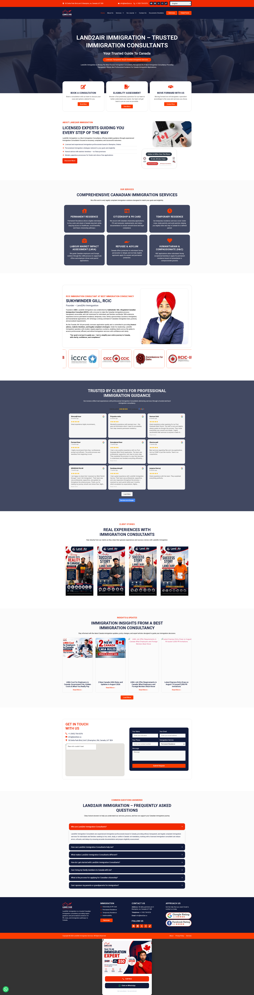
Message (135, 748)
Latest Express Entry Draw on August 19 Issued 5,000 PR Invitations (176, 684)
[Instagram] (162, 3)
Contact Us (142, 13)
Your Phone (136, 740)
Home (103, 13)
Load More (127, 494)
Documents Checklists (156, 13)
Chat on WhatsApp (128, 985)
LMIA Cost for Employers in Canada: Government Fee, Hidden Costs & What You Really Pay (77, 684)
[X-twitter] (158, 3)
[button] (127, 697)
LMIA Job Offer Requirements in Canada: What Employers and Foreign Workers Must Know (143, 684)
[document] (127, 967)
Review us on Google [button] (127, 500)
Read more (153, 435)
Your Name (136, 731)
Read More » (77, 690)
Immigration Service (167, 740)
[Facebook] (151, 3)
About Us (110, 13)
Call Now (128, 979)
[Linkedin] (137, 926)
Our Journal (130, 13)
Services (118, 13)
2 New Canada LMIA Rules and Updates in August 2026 (110, 683)
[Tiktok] (166, 3)
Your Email (163, 731)
